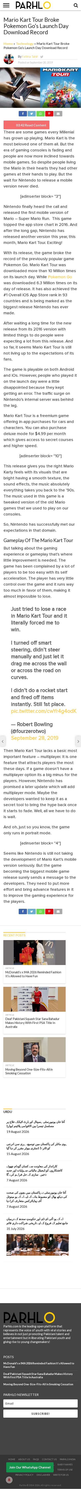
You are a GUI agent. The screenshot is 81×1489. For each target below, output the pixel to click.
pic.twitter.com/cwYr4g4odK (43, 711)
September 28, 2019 (34, 738)
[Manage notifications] (9, 1480)
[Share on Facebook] (23, 113)
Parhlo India (68, 1459)
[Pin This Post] (49, 113)
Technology (25, 43)
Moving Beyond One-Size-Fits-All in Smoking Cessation (38, 1384)
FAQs (36, 1459)
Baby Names (65, 1464)
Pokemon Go (60, 277)
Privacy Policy (24, 1474)
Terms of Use (65, 1469)
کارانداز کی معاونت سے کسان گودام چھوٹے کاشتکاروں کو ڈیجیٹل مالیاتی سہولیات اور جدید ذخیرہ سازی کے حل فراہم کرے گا (34, 1170)
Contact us (49, 1459)
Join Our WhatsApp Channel (29, 1467)
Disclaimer (43, 1474)
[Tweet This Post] (32, 113)
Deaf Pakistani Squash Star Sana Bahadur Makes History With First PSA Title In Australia (38, 1375)
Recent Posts (14, 935)
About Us (24, 1459)
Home (8, 43)
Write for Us (61, 1474)
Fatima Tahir (30, 56)
